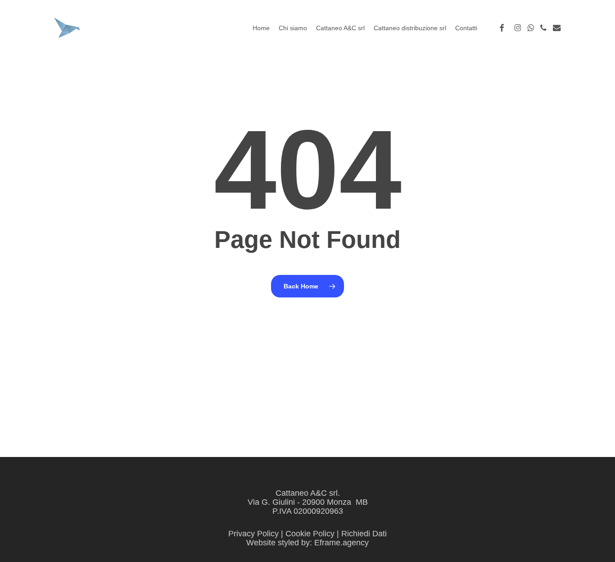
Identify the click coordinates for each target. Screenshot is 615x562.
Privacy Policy (253, 533)
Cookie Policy (310, 533)
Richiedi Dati (364, 533)
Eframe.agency (341, 542)
